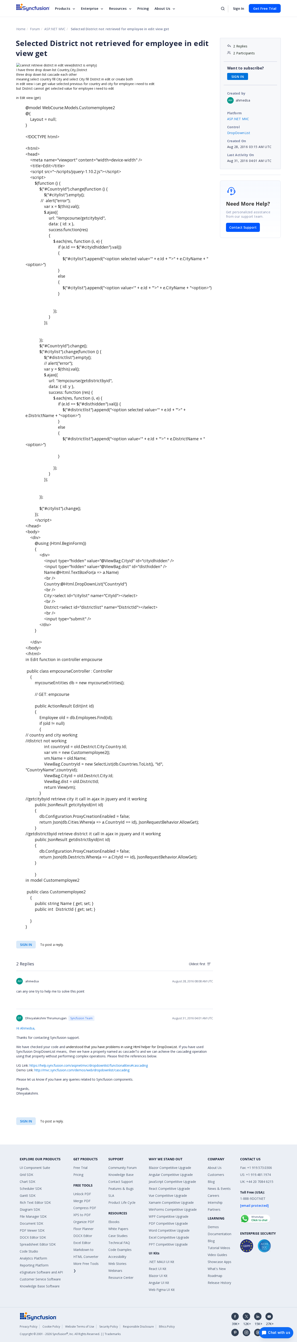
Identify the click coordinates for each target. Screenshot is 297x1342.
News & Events (219, 1188)
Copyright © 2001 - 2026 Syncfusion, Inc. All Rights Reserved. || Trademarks (70, 1334)
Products (62, 8)
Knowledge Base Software (40, 1286)
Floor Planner (83, 1229)
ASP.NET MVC (54, 29)
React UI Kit (157, 1268)
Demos (213, 1227)
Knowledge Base (121, 1174)
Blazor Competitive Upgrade (170, 1167)
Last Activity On (240, 155)
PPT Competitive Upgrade (168, 1244)
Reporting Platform (34, 1265)
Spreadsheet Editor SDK (38, 1244)
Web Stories (117, 1263)
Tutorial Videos (219, 1248)
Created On (236, 141)
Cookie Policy (51, 1327)
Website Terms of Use (79, 1327)
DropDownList (238, 133)
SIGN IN (26, 944)
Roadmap (215, 1275)
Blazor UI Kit (158, 1275)
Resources (118, 8)
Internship (215, 1202)
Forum (35, 29)
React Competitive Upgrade (169, 1188)
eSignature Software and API (41, 1272)
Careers (213, 1195)
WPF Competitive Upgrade (168, 1216)
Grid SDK (26, 1174)
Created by (236, 93)
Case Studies (118, 1235)
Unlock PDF (82, 1194)
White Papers (118, 1229)
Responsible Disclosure (138, 1327)
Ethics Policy (167, 1327)
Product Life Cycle (122, 1202)
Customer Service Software (40, 1279)
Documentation (219, 1234)
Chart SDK (27, 1181)
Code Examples (120, 1249)
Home (21, 29)
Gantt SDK (28, 1195)
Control (233, 127)
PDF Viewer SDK (32, 1230)
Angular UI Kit (159, 1282)
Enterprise (89, 8)
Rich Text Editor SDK (35, 1202)
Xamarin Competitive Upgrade (171, 1202)
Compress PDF (84, 1208)
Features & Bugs (121, 1188)
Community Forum (122, 1167)
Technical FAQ (119, 1242)
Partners (214, 1209)
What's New (217, 1268)
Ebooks (113, 1222)
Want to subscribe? (245, 68)
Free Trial (80, 1167)
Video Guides (217, 1255)
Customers (216, 1174)
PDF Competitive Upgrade (168, 1223)
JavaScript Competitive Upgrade (172, 1181)
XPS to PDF (82, 1215)
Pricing (143, 8)
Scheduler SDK (31, 1188)
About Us (162, 8)
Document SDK (31, 1223)
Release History (219, 1282)
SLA (111, 1195)
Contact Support (243, 227)
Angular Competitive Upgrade (171, 1174)
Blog (211, 1181)
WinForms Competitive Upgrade (173, 1209)
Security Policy (108, 1327)
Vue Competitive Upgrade (168, 1195)
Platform (234, 113)
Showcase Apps (219, 1262)
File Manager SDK (33, 1216)
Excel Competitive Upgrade (169, 1237)
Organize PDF (83, 1222)
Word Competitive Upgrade (169, 1230)
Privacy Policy (28, 1327)
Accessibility (117, 1256)
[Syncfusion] (38, 1316)
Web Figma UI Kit (162, 1289)
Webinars (115, 1270)
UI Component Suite (35, 1167)
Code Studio (29, 1251)
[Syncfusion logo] (33, 7)
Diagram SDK (30, 1209)
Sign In (238, 8)
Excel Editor (82, 1242)
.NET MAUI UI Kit (161, 1262)
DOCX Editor (82, 1235)
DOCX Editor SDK (33, 1237)
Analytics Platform (33, 1258)
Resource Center (120, 1277)
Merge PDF (81, 1201)
